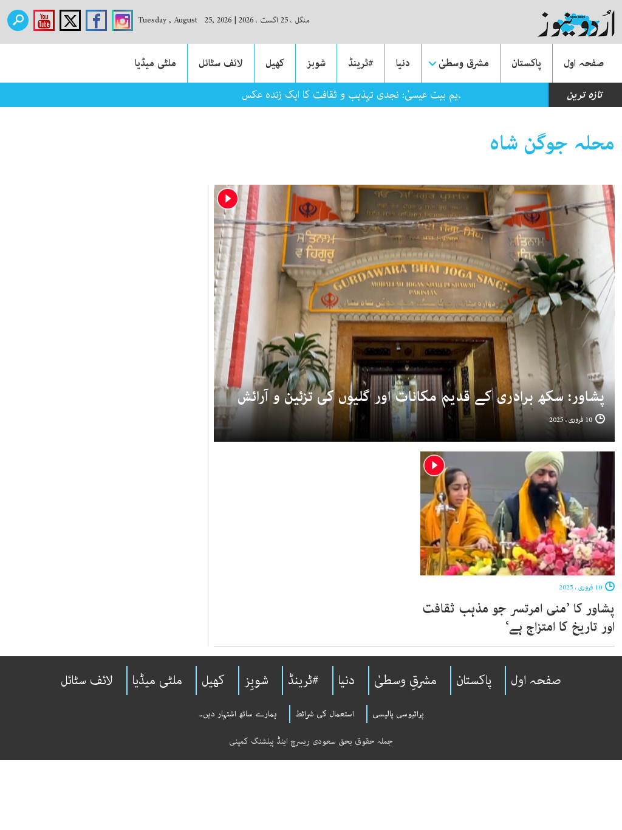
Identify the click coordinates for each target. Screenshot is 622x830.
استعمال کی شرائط (324, 714)
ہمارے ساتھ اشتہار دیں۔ (238, 714)
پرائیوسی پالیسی (398, 714)
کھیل (274, 63)
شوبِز (256, 680)
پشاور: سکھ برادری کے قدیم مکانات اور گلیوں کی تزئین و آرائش (421, 397)
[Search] (18, 20)
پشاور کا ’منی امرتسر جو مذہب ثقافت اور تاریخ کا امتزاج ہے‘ (518, 618)
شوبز (316, 63)
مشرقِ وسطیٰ (405, 680)
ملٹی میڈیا (155, 63)
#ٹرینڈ (361, 63)
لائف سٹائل (221, 63)
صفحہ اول (584, 63)
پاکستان (526, 63)
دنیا (403, 63)
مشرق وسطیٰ (464, 63)
